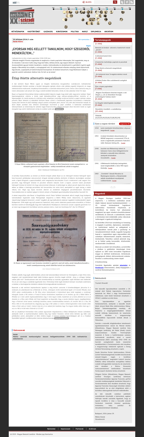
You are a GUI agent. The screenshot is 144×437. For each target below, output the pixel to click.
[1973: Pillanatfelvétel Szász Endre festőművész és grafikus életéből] (110, 24)
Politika (75, 31)
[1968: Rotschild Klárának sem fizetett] (106, 13)
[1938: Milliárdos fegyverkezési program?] (83, 21)
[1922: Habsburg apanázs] (70, 13)
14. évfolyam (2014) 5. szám (23, 39)
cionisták (23, 337)
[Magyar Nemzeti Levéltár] (16, 4)
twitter (122, 2)
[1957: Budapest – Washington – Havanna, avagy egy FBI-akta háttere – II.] (97, 13)
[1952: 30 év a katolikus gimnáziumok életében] (93, 21)
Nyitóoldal (51, 429)
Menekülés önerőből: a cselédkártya (108, 110)
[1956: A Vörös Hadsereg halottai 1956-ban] (96, 17)
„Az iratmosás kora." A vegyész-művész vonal (111, 75)
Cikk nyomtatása (83, 39)
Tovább (112, 130)
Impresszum (65, 429)
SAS (73, 337)
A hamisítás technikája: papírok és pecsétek (111, 63)
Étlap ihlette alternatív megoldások (108, 69)
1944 (68, 337)
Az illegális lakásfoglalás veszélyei (108, 104)
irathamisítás (82, 337)
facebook (127, 2)
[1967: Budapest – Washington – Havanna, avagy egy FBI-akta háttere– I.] (105, 17)
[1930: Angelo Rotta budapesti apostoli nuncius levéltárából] (76, 13)
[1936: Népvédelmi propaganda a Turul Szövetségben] (81, 13)
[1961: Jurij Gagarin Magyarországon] (100, 17)
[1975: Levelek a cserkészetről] (111, 13)
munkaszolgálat (35, 337)
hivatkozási (99, 268)
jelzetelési (123, 265)
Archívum (108, 31)
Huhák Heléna (15, 335)
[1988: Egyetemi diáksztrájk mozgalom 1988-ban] (121, 21)
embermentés (18, 339)
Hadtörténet (34, 31)
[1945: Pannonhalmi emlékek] (88, 17)
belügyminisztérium (57, 337)
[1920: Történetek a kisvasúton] (69, 17)
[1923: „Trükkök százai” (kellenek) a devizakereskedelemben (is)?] (71, 17)
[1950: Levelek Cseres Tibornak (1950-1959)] (92, 24)
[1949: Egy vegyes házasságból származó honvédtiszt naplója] (91, 13)
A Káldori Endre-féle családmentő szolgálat (111, 81)
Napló (85, 31)
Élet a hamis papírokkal (103, 87)
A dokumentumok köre (103, 57)
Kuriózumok (62, 31)
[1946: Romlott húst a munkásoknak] (89, 24)
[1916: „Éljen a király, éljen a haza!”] (66, 28)
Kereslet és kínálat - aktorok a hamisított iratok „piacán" (112, 50)
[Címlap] (22, 15)
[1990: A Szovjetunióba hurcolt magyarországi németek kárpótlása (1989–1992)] (123, 13)
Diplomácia (96, 31)
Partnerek (79, 429)
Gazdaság (48, 31)
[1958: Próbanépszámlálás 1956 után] (98, 24)
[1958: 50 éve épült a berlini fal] (98, 21)
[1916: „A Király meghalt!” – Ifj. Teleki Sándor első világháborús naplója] (66, 21)
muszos (45, 337)
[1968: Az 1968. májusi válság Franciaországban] (106, 21)
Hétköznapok (17, 31)
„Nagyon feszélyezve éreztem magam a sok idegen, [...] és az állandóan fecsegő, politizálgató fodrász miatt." (111, 96)
